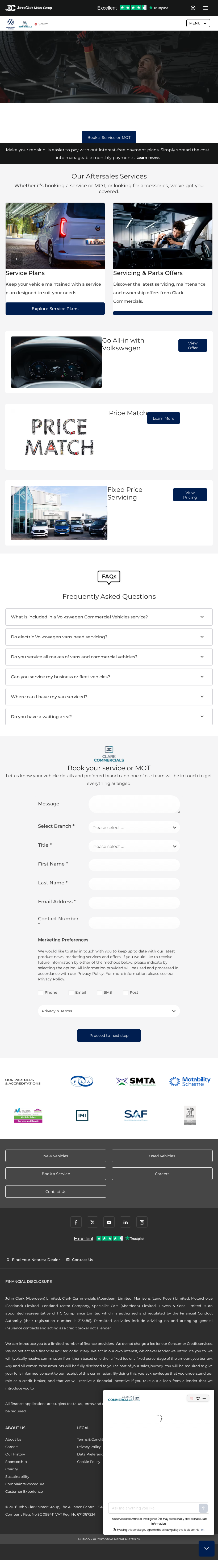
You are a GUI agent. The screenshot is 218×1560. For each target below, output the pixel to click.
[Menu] (205, 8)
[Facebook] (76, 1222)
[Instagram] (142, 1222)
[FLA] (82, 1082)
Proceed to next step (109, 1035)
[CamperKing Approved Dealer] (41, 24)
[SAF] (136, 1115)
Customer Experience (24, 1491)
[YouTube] (109, 1222)
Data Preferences (92, 1454)
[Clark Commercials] (10, 24)
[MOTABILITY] (190, 1082)
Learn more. (148, 157)
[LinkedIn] (125, 1222)
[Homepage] (25, 24)
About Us (13, 1439)
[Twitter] (92, 1222)
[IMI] (82, 1115)
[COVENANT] (190, 1115)
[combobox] (134, 827)
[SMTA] (136, 1082)
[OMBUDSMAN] (28, 1115)
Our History (15, 1454)
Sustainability (17, 1476)
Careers (11, 1447)
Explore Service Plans (55, 308)
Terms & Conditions (93, 1439)
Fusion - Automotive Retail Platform (109, 1539)
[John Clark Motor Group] (28, 8)
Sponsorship (16, 1461)
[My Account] (193, 8)
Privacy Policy (89, 1447)
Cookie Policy (88, 1461)
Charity (11, 1469)
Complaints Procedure (24, 1484)
